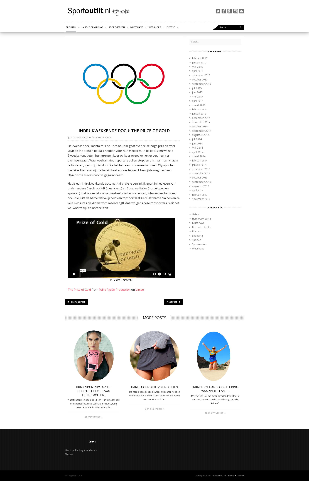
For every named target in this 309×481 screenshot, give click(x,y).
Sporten (71, 27)
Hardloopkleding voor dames (81, 450)
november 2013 (201, 173)
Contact (240, 475)
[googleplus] (229, 11)
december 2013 (201, 169)
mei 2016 (197, 66)
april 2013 (197, 190)
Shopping (197, 235)
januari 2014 (199, 164)
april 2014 (197, 152)
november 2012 (201, 199)
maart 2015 (198, 105)
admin (108, 137)
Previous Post (78, 301)
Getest (171, 27)
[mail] (241, 11)
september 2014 (201, 130)
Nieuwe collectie (201, 227)
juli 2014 (197, 139)
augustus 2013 (200, 186)
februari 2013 (199, 194)
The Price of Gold (79, 290)
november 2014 (201, 122)
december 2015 (201, 75)
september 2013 (201, 182)
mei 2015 (197, 96)
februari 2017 (199, 58)
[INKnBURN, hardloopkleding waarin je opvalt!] (215, 356)
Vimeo (140, 290)
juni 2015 (197, 92)
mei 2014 (197, 147)
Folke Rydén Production (115, 290)
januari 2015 (199, 113)
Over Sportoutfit (202, 475)
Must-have (136, 27)
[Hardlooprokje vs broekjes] (154, 356)
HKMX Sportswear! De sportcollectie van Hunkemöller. (93, 391)
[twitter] (218, 11)
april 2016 (197, 71)
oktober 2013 (200, 177)
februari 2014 (199, 160)
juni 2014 (197, 143)
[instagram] (235, 11)
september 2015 (201, 83)
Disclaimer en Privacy (223, 475)
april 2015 (197, 101)
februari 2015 (199, 109)
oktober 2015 (200, 79)
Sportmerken (117, 27)
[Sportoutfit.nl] (98, 11)
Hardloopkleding (92, 27)
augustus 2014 (200, 135)
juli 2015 (197, 88)
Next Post (172, 301)
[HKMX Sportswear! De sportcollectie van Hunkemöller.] (93, 356)
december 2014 (201, 118)
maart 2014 (198, 156)
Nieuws (196, 231)
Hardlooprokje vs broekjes (154, 387)
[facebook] (224, 11)
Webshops (155, 27)
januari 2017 (199, 62)
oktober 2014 (200, 126)
